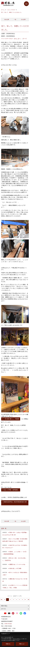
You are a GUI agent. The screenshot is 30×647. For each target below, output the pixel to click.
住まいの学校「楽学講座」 (11, 489)
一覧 (15, 19)
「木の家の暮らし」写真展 (11, 419)
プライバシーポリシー (17, 638)
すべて (25, 38)
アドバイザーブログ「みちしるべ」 (11, 38)
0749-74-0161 (8, 623)
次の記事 (23, 19)
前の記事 (6, 19)
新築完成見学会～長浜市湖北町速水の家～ (14, 502)
